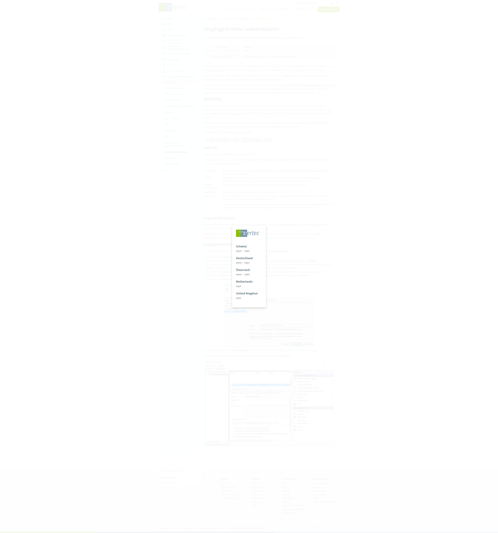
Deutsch (239, 251)
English (247, 251)
